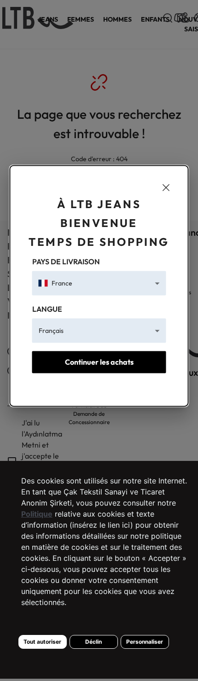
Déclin (93, 641)
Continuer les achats (99, 362)
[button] (99, 283)
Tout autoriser (42, 641)
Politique (36, 513)
